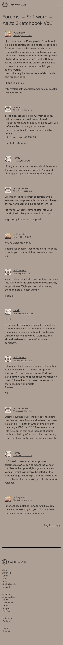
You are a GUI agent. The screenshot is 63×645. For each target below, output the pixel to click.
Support (6, 609)
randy (16, 158)
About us (6, 594)
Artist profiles (8, 597)
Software (37, 16)
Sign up (6, 631)
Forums (11, 16)
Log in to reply (52, 525)
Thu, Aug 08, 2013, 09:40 (22, 161)
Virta (4, 579)
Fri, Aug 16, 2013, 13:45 (22, 237)
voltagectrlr (19, 33)
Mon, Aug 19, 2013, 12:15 (23, 314)
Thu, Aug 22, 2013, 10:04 (22, 411)
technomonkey (22, 188)
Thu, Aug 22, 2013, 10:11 (22, 456)
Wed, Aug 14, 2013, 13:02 (23, 191)
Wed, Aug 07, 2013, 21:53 (22, 110)
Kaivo (5, 576)
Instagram (7, 618)
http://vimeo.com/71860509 (20, 137)
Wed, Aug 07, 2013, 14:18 (22, 36)
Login (5, 628)
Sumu (5, 582)
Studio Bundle (9, 585)
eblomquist (19, 270)
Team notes (7, 603)
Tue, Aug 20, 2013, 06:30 (22, 361)
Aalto (4, 570)
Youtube (6, 621)
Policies (6, 612)
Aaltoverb (6, 573)
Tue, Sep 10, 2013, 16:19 (22, 500)
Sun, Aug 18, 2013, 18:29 (22, 274)
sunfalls (17, 107)
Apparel (6, 587)
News (5, 600)
